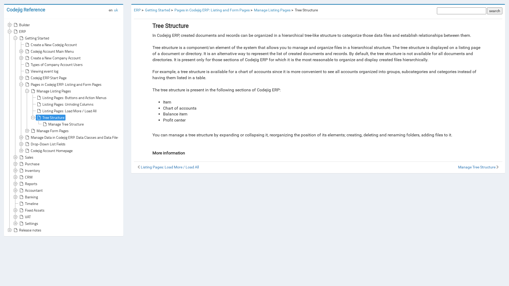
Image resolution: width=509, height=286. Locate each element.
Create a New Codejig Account (54, 44)
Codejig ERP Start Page (49, 77)
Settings (31, 223)
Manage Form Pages (53, 130)
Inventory (32, 170)
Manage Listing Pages (54, 90)
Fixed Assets (35, 210)
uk (116, 10)
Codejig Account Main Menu (52, 51)
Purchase (32, 163)
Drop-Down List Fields (48, 143)
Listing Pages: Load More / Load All (69, 110)
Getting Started (37, 38)
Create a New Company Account (56, 57)
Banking (31, 196)
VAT (28, 216)
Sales (29, 157)
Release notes (30, 230)
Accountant (34, 190)
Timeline (31, 203)
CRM (29, 177)
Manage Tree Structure (66, 124)
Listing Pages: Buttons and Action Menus (74, 97)
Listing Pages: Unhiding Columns (68, 104)
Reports (31, 183)
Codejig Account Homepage (52, 150)
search (494, 11)
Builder (24, 24)
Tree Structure (53, 117)
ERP (22, 31)
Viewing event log (44, 71)
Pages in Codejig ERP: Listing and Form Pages (66, 84)
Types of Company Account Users (57, 64)
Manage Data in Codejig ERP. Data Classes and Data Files (75, 137)
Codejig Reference (26, 9)
